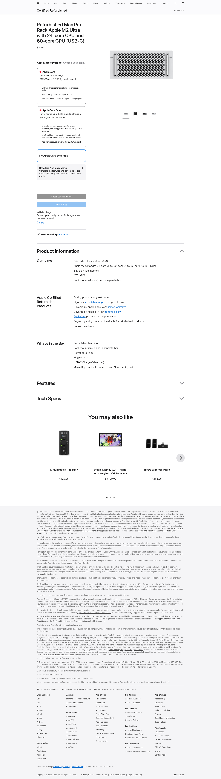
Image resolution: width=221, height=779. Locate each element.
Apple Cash (41, 759)
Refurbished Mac (51, 689)
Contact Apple (160, 755)
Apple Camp (101, 710)
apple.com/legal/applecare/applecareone (126, 650)
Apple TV (70, 720)
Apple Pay (41, 755)
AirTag (39, 730)
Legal (130, 775)
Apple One (70, 716)
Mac (38, 703)
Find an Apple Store (61, 767)
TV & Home (41, 726)
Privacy (158, 714)
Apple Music (71, 724)
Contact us (65, 234)
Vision (39, 718)
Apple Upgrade (102, 722)
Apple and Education (133, 712)
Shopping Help (102, 741)
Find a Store (101, 699)
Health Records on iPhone (136, 738)
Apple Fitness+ (72, 732)
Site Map (138, 775)
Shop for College (132, 720)
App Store (70, 747)
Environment (160, 706)
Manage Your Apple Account (78, 699)
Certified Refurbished (52, 10)
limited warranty (117, 306)
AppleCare (80, 316)
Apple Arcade (72, 728)
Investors (158, 743)
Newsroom (159, 732)
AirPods (40, 722)
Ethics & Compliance (163, 747)
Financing (100, 730)
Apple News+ (71, 736)
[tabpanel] (141, 65)
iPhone (40, 710)
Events (157, 751)
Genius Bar (100, 703)
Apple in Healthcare (133, 730)
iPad (39, 706)
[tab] (126, 114)
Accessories (42, 733)
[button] (175, 3)
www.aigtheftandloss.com (47, 574)
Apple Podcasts (72, 739)
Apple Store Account (74, 703)
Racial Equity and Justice (165, 718)
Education (159, 703)
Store (39, 699)
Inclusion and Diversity (164, 710)
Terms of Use (101, 775)
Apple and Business (133, 699)
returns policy (113, 311)
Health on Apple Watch (134, 734)
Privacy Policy (87, 775)
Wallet (39, 747)
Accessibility (160, 699)
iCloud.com (71, 706)
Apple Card (41, 751)
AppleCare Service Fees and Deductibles (94, 613)
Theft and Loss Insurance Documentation (83, 531)
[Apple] (38, 689)
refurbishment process (97, 302)
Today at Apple (102, 706)
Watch (39, 714)
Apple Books (71, 743)
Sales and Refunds (117, 775)
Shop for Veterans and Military (137, 751)
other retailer (77, 767)
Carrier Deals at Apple (105, 733)
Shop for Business (132, 703)
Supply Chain (160, 722)
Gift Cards (41, 737)
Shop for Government (134, 748)
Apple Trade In (102, 726)
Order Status (101, 737)
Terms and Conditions (147, 531)
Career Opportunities (163, 739)
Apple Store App (102, 714)
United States (178, 775)
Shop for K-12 (131, 716)
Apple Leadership (162, 736)
